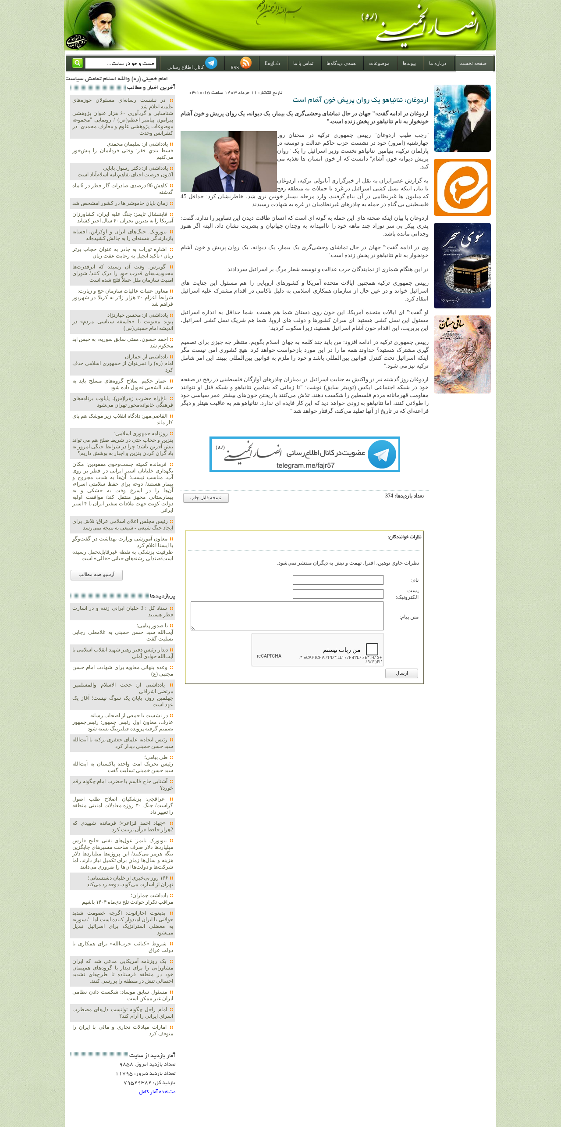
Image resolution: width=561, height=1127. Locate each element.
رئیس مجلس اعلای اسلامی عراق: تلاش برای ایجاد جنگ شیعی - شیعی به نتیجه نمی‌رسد (122, 524)
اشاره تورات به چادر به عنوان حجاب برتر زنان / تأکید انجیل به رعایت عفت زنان (122, 252)
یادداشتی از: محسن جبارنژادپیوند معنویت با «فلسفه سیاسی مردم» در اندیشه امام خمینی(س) (122, 321)
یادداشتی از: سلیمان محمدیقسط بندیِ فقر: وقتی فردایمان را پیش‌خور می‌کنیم (122, 150)
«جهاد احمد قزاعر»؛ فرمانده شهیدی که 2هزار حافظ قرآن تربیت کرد (122, 826)
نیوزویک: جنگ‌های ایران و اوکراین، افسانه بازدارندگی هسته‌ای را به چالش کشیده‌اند (122, 235)
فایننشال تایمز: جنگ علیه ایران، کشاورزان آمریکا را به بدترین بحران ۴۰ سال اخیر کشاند (122, 217)
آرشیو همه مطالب (96, 574)
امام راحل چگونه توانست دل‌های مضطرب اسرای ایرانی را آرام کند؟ (122, 1012)
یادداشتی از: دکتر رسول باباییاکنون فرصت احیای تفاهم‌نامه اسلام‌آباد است (125, 171)
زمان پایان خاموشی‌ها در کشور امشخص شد (120, 203)
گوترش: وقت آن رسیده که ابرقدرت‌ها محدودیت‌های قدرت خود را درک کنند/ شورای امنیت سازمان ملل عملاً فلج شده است (122, 273)
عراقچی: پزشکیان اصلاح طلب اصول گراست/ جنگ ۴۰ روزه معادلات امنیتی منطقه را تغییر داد (122, 805)
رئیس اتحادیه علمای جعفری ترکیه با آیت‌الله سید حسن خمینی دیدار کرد (122, 743)
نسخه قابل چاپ (205, 497)
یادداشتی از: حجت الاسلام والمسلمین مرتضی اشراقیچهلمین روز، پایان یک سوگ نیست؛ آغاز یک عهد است (122, 695)
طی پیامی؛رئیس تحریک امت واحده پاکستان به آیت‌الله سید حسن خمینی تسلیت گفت (122, 763)
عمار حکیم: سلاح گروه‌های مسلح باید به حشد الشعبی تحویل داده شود (122, 384)
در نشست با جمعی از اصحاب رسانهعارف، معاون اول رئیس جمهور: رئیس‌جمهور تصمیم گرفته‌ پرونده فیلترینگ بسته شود (122, 722)
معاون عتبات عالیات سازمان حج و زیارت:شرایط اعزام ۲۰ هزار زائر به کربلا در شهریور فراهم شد (122, 297)
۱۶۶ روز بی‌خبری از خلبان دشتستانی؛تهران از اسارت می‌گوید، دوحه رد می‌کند (130, 881)
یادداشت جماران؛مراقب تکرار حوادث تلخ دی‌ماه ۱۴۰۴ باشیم (127, 898)
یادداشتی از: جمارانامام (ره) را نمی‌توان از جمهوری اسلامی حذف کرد (122, 363)
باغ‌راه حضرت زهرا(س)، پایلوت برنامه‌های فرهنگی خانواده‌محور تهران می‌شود (122, 401)
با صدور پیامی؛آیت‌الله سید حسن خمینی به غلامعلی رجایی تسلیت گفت (122, 632)
